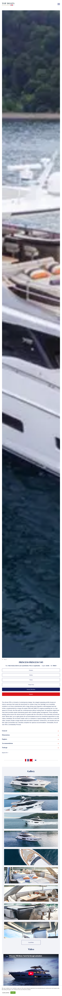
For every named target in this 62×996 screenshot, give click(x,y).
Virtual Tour (31, 684)
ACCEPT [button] (13, 992)
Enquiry (31, 694)
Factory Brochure (31, 689)
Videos (31, 680)
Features (31, 670)
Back (5, 659)
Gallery (31, 675)
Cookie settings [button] (5, 992)
